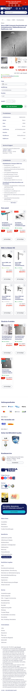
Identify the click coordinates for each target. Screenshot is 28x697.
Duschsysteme (20, 20)
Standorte (4, 633)
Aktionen (3, 642)
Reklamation (4, 547)
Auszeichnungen (6, 593)
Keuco (8, 20)
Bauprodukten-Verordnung (9, 570)
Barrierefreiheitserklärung (8, 575)
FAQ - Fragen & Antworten (8, 598)
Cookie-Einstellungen (7, 529)
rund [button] (3, 96)
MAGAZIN (4, 640)
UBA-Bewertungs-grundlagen (9, 582)
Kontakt (3, 605)
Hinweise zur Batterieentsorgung (10, 573)
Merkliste (3, 524)
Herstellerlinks (5, 600)
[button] (4, 68)
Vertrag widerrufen (6, 557)
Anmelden (4, 522)
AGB (2, 565)
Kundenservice (5, 603)
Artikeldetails (7, 160)
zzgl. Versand (17, 647)
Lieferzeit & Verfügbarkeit (8, 545)
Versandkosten (5, 552)
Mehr (18, 666)
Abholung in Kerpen (7, 540)
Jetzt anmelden (14, 511)
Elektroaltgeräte (5, 595)
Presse (3, 630)
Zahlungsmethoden (6, 554)
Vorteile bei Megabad (7, 637)
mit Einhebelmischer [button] (6, 90)
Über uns (3, 635)
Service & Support (8, 145)
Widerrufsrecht (5, 584)
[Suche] (25, 12)
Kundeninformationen (7, 568)
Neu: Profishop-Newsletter (8, 619)
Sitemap (3, 610)
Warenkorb (4, 526)
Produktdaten (7, 113)
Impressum (4, 580)
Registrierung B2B (6, 607)
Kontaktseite (15, 462)
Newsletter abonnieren (13, 507)
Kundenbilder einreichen (8, 614)
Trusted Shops (5, 612)
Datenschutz (4, 577)
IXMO (13, 20)
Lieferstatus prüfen (6, 537)
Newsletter (4, 617)
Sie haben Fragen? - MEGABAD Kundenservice (14, 16)
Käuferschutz (5, 542)
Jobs (2, 628)
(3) (23, 507)
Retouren (3, 549)
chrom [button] (5, 84)
